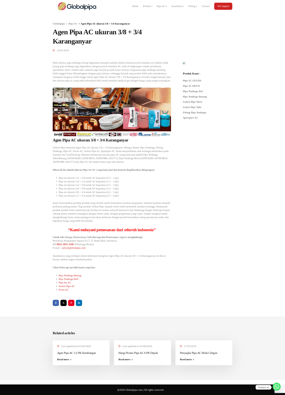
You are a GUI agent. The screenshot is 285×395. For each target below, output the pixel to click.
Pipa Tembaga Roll (68, 279)
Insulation (176, 6)
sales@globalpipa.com (74, 247)
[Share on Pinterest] (71, 303)
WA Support (223, 6)
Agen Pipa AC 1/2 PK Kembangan (76, 352)
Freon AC (64, 289)
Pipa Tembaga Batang (70, 275)
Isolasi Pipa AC (67, 286)
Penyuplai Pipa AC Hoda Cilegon (198, 352)
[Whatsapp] (277, 387)
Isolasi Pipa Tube (192, 107)
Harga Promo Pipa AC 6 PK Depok (138, 352)
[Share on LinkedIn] (79, 303)
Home (135, 6)
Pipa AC (161, 6)
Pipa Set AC (65, 282)
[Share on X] (63, 303)
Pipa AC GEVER (192, 80)
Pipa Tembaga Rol (193, 91)
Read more (63, 359)
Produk (147, 6)
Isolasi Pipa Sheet (192, 101)
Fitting (191, 6)
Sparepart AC (190, 117)
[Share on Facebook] (56, 303)
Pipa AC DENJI (191, 86)
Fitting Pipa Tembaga (194, 112)
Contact (206, 6)
